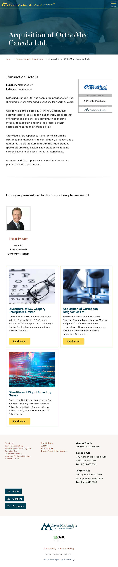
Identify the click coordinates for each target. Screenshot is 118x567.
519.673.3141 (90, 464)
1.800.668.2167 (93, 446)
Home (8, 59)
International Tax (12, 459)
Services (9, 443)
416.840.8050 (90, 482)
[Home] (28, 4)
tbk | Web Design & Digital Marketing (59, 559)
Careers (17, 498)
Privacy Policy (67, 548)
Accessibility (50, 548)
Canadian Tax (11, 451)
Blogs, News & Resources (29, 59)
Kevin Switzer (18, 238)
